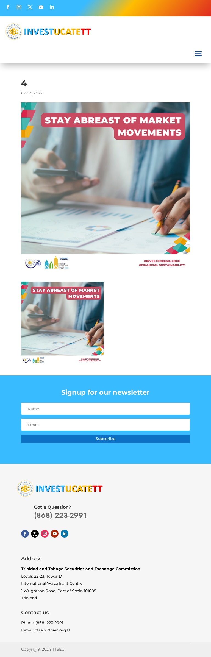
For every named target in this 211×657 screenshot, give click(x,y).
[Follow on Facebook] (8, 7)
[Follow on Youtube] (41, 7)
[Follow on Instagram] (19, 7)
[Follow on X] (30, 7)
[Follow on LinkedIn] (52, 7)
